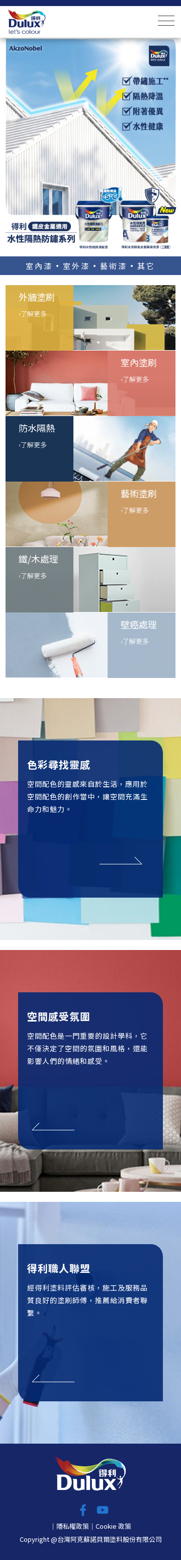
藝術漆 (113, 265)
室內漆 (39, 265)
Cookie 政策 (113, 1526)
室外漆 (76, 265)
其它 (146, 265)
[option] (90, 144)
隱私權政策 (72, 1526)
